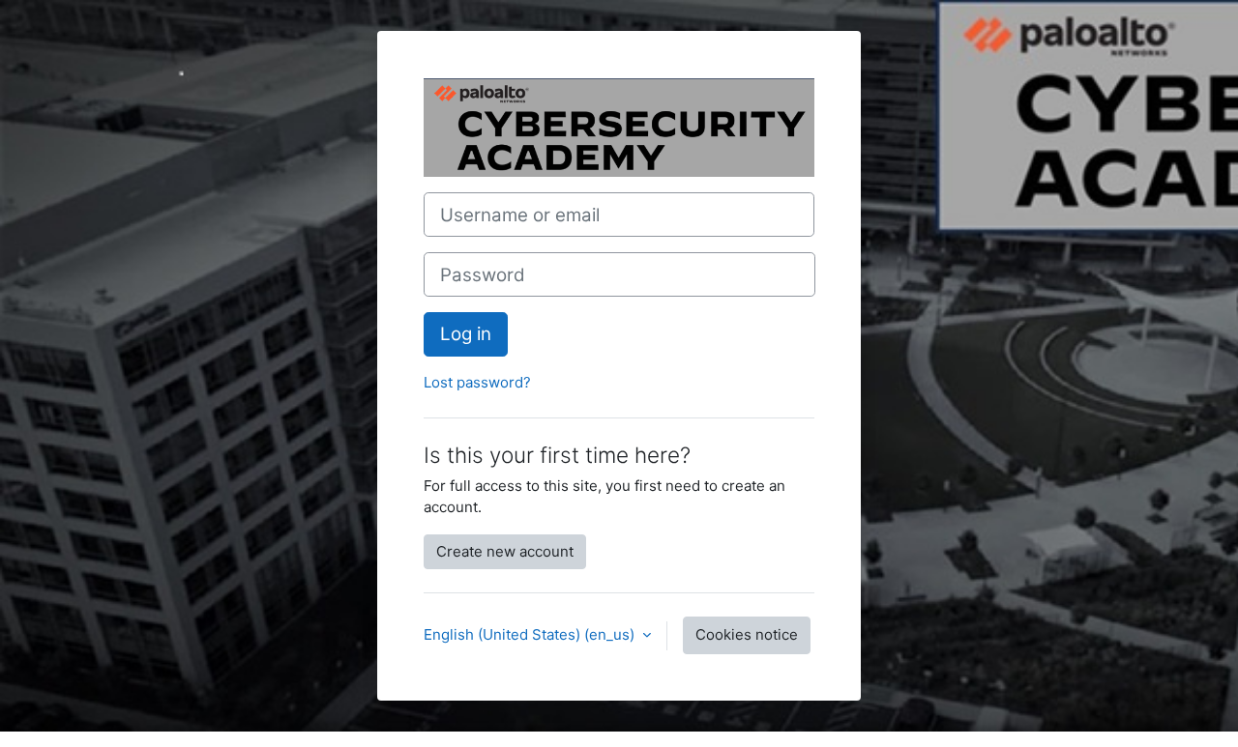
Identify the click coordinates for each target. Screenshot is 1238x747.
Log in (465, 334)
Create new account (505, 551)
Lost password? (477, 382)
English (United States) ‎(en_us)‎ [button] (531, 634)
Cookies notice (746, 634)
